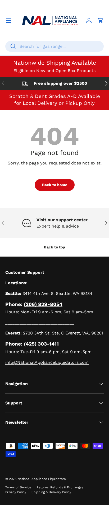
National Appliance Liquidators (41, 479)
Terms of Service (18, 487)
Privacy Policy (15, 492)
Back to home (54, 185)
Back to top (54, 247)
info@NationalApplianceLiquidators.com (47, 362)
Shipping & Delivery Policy (51, 492)
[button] (100, 20)
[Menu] (8, 20)
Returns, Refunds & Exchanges (60, 487)
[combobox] (54, 46)
